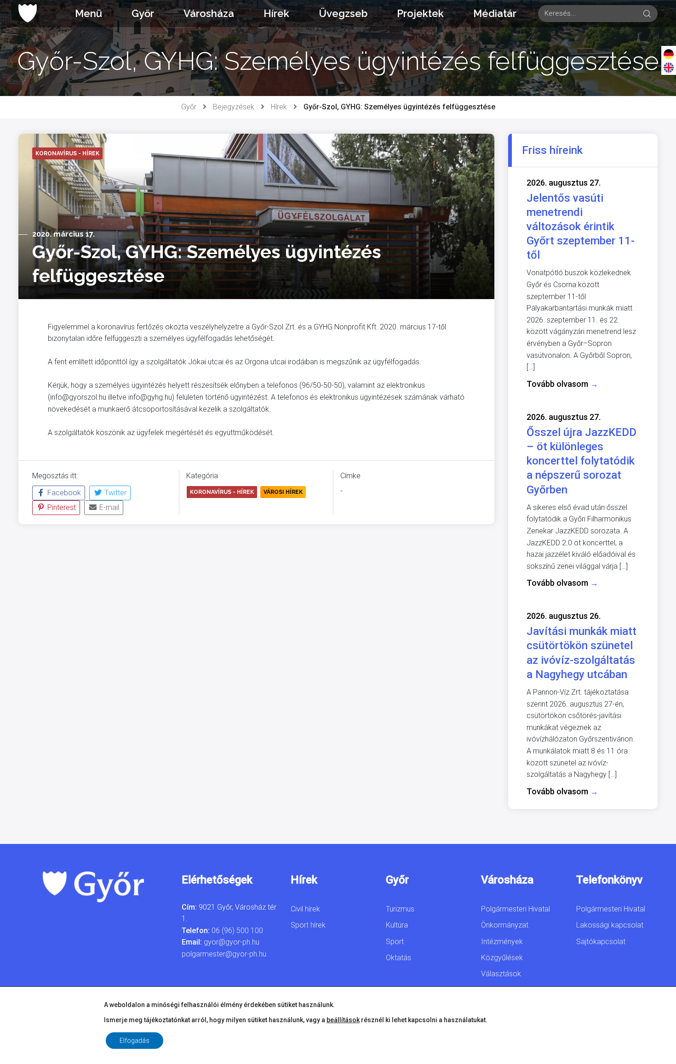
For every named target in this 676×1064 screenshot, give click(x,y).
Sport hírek (308, 925)
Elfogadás (134, 1040)
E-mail (108, 507)
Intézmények (502, 941)
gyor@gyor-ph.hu (231, 942)
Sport (395, 941)
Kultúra (397, 925)
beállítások (343, 1020)
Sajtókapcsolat (600, 941)
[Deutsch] (669, 53)
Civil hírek (305, 909)
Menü (88, 13)
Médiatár (494, 13)
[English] (669, 67)
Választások (501, 973)
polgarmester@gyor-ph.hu (224, 954)
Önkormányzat (504, 925)
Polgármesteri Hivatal (515, 909)
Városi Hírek (283, 492)
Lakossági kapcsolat (609, 925)
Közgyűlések (502, 957)
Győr (143, 13)
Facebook (63, 492)
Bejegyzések (233, 106)
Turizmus (400, 909)
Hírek (276, 13)
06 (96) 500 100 (237, 930)
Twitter (114, 492)
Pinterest (61, 507)
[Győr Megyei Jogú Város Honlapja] (27, 13)
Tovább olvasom (562, 384)
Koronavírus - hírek (222, 492)
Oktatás (398, 957)
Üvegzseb (343, 13)
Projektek (420, 13)
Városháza (208, 13)
